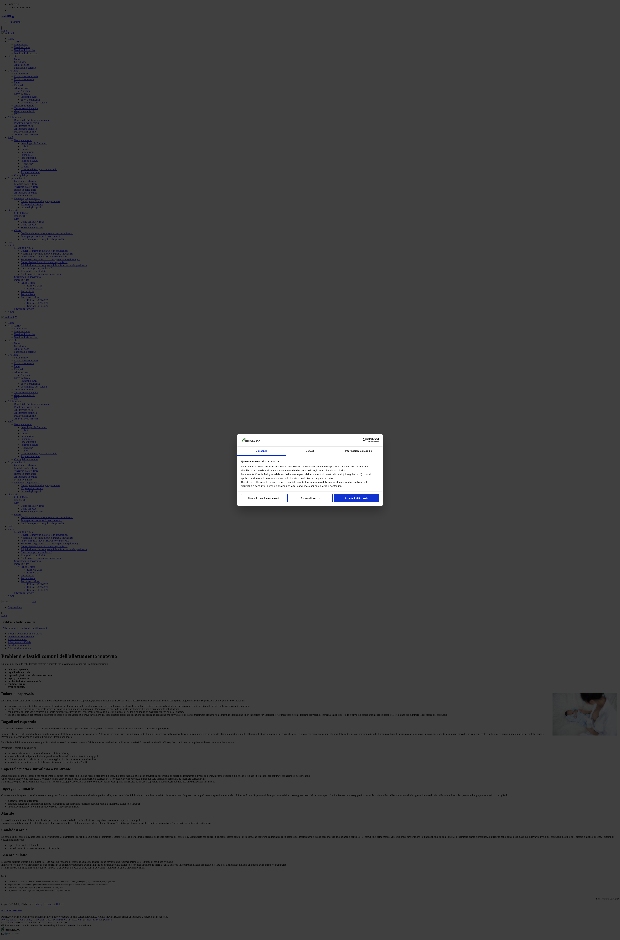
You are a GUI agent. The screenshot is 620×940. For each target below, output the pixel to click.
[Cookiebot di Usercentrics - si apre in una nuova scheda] (365, 440)
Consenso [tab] (261, 450)
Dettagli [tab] (310, 450)
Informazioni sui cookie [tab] (358, 450)
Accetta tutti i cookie (356, 498)
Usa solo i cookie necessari (263, 498)
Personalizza (308, 498)
